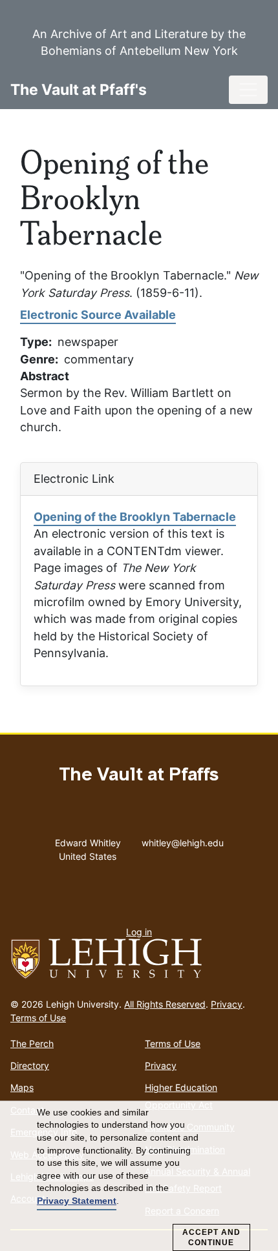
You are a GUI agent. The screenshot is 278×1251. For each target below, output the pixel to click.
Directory (29, 1065)
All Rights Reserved (165, 1004)
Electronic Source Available (98, 315)
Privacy (226, 1004)
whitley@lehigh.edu (183, 840)
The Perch (32, 1043)
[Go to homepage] (139, 959)
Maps (22, 1087)
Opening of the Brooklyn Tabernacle (135, 517)
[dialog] (139, 1176)
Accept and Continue (211, 1237)
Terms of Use (38, 1018)
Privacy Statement (76, 1200)
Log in (139, 932)
